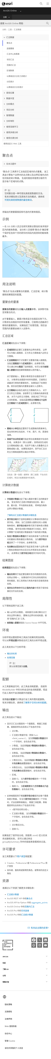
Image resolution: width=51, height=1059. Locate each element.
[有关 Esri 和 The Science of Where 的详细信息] (8, 946)
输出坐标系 (12, 653)
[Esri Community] (33, 945)
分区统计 (10, 82)
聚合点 (9, 43)
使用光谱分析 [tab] (12, 138)
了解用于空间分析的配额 (34, 702)
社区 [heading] (4, 963)
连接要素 (10, 48)
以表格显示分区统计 (15, 87)
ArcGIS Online (10, 10)
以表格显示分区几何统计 (17, 76)
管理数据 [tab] (10, 115)
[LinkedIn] (45, 940)
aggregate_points (40, 902)
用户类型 (21, 856)
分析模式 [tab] (10, 104)
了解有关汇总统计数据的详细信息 (21, 515)
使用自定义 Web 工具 (12, 144)
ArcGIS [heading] (5, 957)
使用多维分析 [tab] (12, 132)
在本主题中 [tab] (11, 164)
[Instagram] (39, 945)
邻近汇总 (10, 59)
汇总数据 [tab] (10, 37)
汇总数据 (17, 29)
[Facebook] (33, 940)
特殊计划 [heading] (6, 982)
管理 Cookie (10, 1041)
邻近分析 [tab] (10, 110)
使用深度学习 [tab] (12, 127)
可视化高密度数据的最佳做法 (18, 200)
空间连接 (25, 911)
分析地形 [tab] (10, 121)
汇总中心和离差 (13, 54)
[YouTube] (45, 945)
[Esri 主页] (7, 4)
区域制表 (10, 70)
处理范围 (11, 657)
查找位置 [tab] (10, 93)
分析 (5, 17)
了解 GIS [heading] (6, 969)
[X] (39, 940)
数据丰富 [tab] (10, 98)
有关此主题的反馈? (40, 928)
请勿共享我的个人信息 (14, 1048)
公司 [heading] (4, 976)
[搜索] (41, 3)
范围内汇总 (11, 65)
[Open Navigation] (47, 3)
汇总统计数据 (13, 894)
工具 (10, 29)
